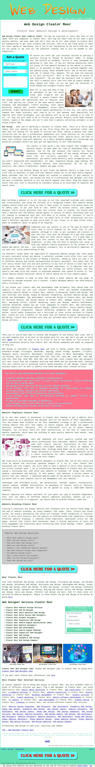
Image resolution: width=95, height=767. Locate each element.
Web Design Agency (56, 709)
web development (47, 700)
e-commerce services (18, 692)
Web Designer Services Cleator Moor (27, 602)
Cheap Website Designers (14, 719)
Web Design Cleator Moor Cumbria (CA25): (22, 36)
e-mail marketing (25, 697)
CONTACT (79, 18)
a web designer (56, 687)
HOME (61, 18)
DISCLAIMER (88, 18)
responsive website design (62, 254)
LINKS (67, 18)
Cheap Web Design (11, 709)
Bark (10, 340)
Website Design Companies (21, 707)
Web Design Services (20, 722)
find (9, 582)
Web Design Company (62, 722)
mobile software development (67, 697)
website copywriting (57, 692)
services (77, 312)
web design (73, 364)
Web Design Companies (68, 712)
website (14, 41)
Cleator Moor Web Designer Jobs (17, 671)
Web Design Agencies (41, 722)
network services (80, 695)
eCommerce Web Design (81, 707)
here (10, 597)
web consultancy (73, 690)
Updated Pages (19, 749)
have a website (56, 120)
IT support (14, 700)
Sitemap (3, 749)
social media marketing (33, 690)
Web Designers (44, 707)
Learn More (82, 766)
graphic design (82, 700)
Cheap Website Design (41, 719)
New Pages (11, 749)
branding (20, 702)
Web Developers (60, 707)
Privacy (91, 749)
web (38, 287)
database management (42, 695)
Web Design (7, 127)
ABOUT (73, 18)
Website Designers (78, 709)
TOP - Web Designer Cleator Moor (18, 730)
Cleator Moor (38, 349)
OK (91, 766)
